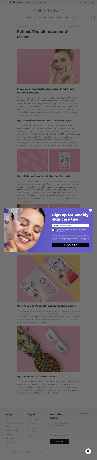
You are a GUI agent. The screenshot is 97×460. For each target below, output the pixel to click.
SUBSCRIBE (70, 245)
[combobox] (55, 225)
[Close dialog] (90, 210)
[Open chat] (88, 451)
